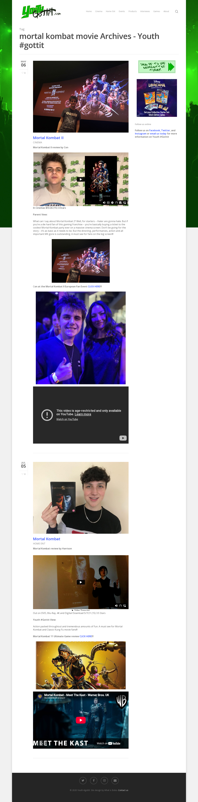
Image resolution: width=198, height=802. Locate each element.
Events (122, 11)
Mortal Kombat (46, 538)
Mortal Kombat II (48, 137)
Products (132, 11)
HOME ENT (39, 543)
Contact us (123, 790)
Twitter (165, 130)
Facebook (154, 130)
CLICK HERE (94, 286)
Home (89, 11)
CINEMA (37, 142)
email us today (158, 133)
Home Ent (110, 11)
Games (156, 11)
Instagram (141, 133)
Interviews (145, 11)
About (166, 11)
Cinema (98, 11)
